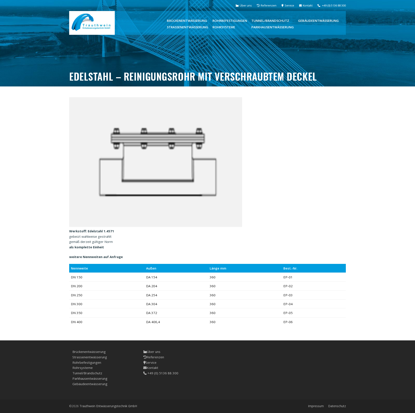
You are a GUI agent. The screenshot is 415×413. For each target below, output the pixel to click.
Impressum (316, 406)
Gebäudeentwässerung (89, 384)
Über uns (153, 351)
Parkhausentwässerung (89, 378)
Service (151, 362)
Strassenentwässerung (89, 357)
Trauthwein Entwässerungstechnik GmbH (108, 406)
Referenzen (155, 357)
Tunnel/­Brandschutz (87, 373)
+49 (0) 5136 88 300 (162, 373)
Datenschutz (337, 406)
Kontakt (152, 367)
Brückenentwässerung (89, 351)
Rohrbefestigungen (86, 362)
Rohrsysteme (82, 367)
